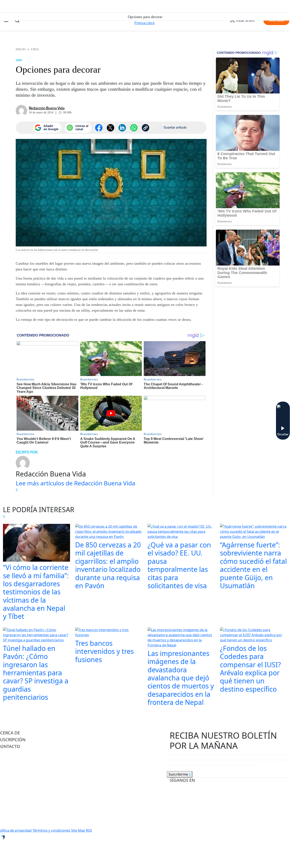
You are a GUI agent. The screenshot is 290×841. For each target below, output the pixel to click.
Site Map (78, 830)
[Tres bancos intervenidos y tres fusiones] (108, 632)
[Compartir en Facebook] (99, 127)
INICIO (21, 49)
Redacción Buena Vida (47, 108)
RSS (89, 830)
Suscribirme (179, 774)
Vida (35, 49)
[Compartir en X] (110, 127)
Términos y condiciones (51, 830)
